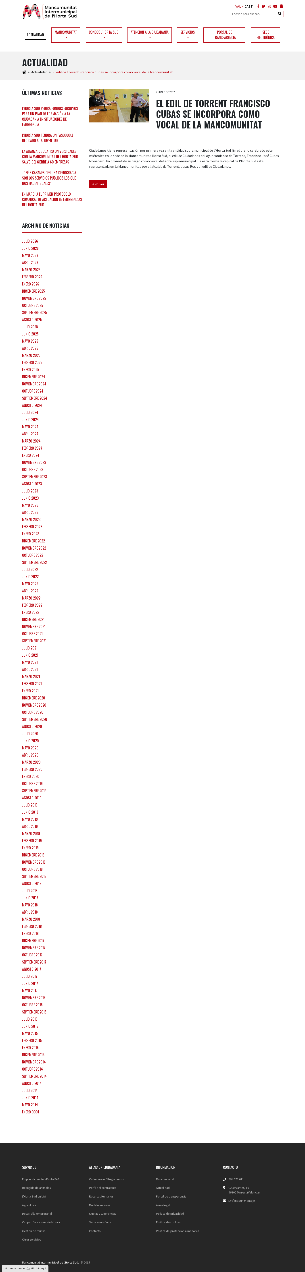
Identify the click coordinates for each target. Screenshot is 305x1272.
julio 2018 (30, 890)
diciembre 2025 (33, 291)
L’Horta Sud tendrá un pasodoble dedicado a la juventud (47, 137)
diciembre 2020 (33, 698)
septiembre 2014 (34, 1076)
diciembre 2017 (33, 940)
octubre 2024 (32, 391)
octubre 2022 (32, 555)
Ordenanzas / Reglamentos (106, 1179)
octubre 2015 (32, 1004)
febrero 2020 (32, 769)
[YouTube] (274, 6)
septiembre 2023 (34, 476)
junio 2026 (30, 248)
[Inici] (24, 72)
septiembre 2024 (34, 398)
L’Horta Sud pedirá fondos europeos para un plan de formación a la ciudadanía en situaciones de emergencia (50, 116)
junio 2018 (30, 897)
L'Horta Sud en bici (34, 1196)
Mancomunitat (165, 1179)
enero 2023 (30, 533)
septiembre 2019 (34, 790)
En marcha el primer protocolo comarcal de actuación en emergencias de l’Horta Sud (52, 199)
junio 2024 (30, 419)
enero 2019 (30, 847)
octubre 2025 (32, 305)
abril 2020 (30, 755)
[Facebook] (257, 6)
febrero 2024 (32, 448)
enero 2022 (30, 612)
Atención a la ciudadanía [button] (150, 32)
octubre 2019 (32, 783)
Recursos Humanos (101, 1196)
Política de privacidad (170, 1214)
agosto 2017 (31, 969)
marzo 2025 (31, 355)
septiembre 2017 (34, 962)
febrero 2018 (32, 926)
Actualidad (35, 34)
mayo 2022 (30, 583)
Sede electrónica (266, 34)
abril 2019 (30, 826)
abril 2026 (30, 262)
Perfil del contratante (103, 1188)
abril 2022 (30, 591)
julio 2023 (30, 491)
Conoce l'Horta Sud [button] (104, 32)
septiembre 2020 (34, 719)
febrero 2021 (32, 683)
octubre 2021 (32, 633)
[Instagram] (268, 6)
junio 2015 (30, 1026)
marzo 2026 (31, 269)
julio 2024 (30, 412)
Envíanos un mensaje (241, 1201)
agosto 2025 (32, 319)
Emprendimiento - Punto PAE (40, 1179)
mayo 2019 (30, 819)
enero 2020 (30, 776)
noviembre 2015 (34, 997)
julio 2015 (30, 1019)
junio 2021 (30, 655)
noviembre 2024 (34, 384)
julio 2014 (30, 1090)
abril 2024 (30, 433)
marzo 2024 (31, 441)
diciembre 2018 (33, 855)
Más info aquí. (39, 1268)
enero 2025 (30, 369)
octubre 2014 (32, 1069)
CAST (248, 6)
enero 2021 (30, 690)
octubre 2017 (32, 955)
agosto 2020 (32, 726)
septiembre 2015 (34, 1012)
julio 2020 (30, 733)
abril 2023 (30, 512)
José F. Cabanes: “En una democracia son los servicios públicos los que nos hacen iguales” (49, 178)
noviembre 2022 (34, 548)
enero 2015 (30, 1047)
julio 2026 (30, 241)
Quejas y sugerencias (102, 1214)
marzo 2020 (31, 762)
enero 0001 (30, 1112)
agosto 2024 (32, 405)
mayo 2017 (30, 990)
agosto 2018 (31, 883)
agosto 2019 (31, 797)
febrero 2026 (32, 276)
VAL (238, 6)
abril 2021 (30, 669)
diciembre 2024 (33, 376)
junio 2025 (30, 334)
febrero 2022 (32, 605)
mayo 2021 (30, 662)
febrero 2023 (32, 526)
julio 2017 (29, 976)
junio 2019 (30, 812)
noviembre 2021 (34, 626)
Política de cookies (168, 1222)
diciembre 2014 (33, 1054)
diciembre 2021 (33, 619)
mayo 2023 (30, 505)
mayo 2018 (30, 905)
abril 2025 (30, 348)
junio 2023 (30, 498)
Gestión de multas (33, 1231)
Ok (28, 1268)
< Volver (98, 184)
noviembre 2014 (34, 1062)
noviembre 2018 (34, 862)
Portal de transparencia (224, 34)
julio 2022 (30, 569)
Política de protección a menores (177, 1231)
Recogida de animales (36, 1188)
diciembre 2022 (33, 541)
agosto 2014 (32, 1083)
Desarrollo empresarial (37, 1214)
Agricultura (29, 1205)
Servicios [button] (187, 32)
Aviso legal (163, 1205)
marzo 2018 (31, 919)
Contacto (95, 1231)
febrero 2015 (32, 1040)
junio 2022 (30, 576)
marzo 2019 (31, 833)
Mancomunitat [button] (66, 32)
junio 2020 (30, 740)
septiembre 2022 (34, 562)
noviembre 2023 (34, 462)
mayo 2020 (30, 748)
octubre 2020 (32, 712)
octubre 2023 (32, 469)
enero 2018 (30, 933)
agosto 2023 (32, 483)
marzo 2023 (31, 519)
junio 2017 (30, 983)
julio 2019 (30, 805)
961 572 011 (236, 1179)
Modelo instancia (100, 1205)
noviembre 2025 (34, 298)
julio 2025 (30, 326)
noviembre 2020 (34, 705)
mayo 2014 (30, 1104)
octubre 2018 (32, 869)
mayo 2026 (30, 255)
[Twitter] (262, 6)
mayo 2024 (30, 426)
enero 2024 (30, 455)
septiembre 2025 (34, 312)
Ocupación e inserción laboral (41, 1222)
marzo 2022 (31, 598)
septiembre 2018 (34, 876)
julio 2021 (30, 648)
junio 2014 (30, 1097)
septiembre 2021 (34, 640)
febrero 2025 (32, 362)
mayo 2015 (30, 1033)
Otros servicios (31, 1239)
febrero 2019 (32, 840)
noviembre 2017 (33, 947)
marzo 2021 (31, 676)
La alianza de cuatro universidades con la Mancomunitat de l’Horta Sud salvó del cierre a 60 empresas (50, 157)
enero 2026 (30, 284)
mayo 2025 (30, 341)
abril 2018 (30, 912)
